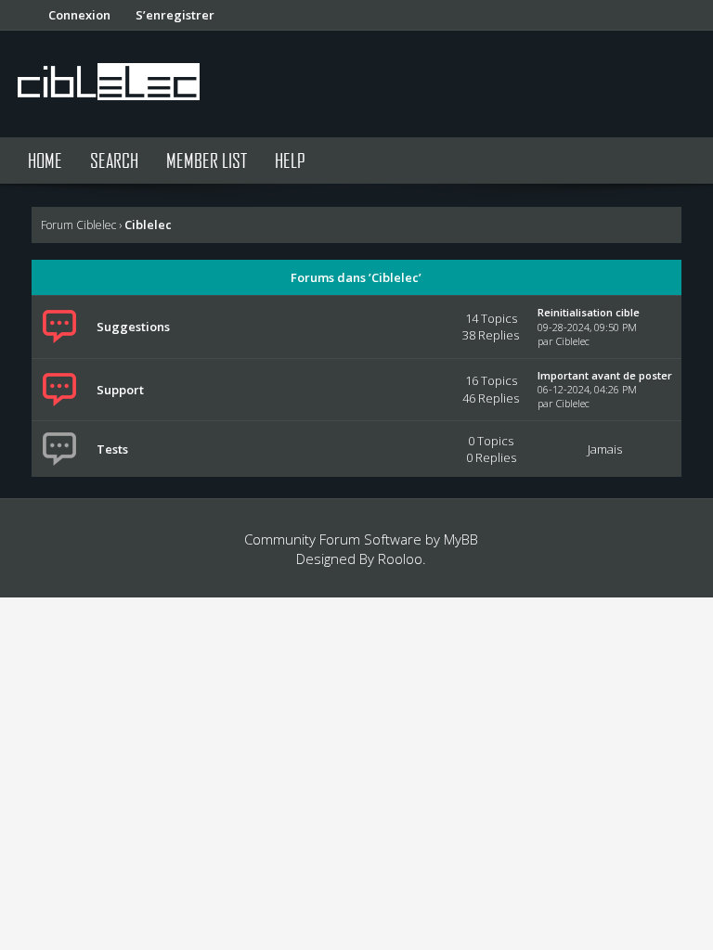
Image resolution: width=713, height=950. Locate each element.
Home (45, 160)
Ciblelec (573, 341)
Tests (112, 449)
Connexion (79, 14)
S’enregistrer (175, 14)
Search (114, 160)
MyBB (461, 539)
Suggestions (133, 326)
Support (120, 389)
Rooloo (400, 558)
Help (290, 160)
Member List (206, 160)
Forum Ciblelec (78, 225)
